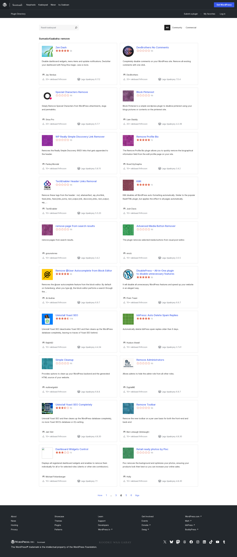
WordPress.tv (105, 529)
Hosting (14, 525)
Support (101, 521)
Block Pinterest (145, 92)
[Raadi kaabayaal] (76, 27)
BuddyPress (191, 529)
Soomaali (41, 542)
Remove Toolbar (146, 404)
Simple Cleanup (65, 359)
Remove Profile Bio (147, 136)
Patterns (58, 529)
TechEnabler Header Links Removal (76, 181)
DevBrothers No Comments (152, 47)
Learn (100, 516)
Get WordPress (224, 5)
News (13, 521)
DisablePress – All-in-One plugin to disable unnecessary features (155, 272)
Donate (146, 525)
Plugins (58, 525)
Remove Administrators (150, 359)
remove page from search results (75, 226)
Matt (188, 521)
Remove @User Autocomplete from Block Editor (84, 270)
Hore (100, 495)
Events (145, 521)
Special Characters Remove (72, 92)
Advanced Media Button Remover (156, 226)
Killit (138, 181)
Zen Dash (61, 47)
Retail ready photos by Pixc (152, 449)
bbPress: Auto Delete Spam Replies (157, 315)
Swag (145, 529)
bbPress (190, 525)
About (13, 516)
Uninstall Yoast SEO (67, 315)
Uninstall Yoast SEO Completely (74, 404)
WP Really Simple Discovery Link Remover (80, 136)
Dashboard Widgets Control (72, 449)
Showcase (59, 516)
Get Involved (147, 516)
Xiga (137, 495)
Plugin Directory (18, 14)
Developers (103, 525)
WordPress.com (193, 516)
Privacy (14, 529)
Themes (58, 521)
